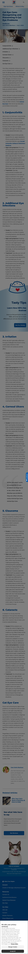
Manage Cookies (12, 947)
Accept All (12, 951)
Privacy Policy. (14, 944)
